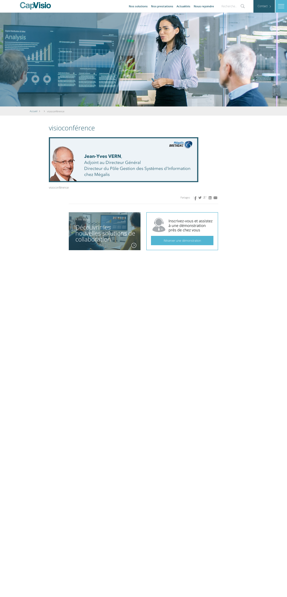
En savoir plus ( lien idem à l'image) (134, 245)
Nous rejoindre (204, 6)
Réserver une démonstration (182, 241)
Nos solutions (138, 6)
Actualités (183, 6)
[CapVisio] (35, 6)
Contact (263, 6)
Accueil (33, 111)
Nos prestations (162, 6)
